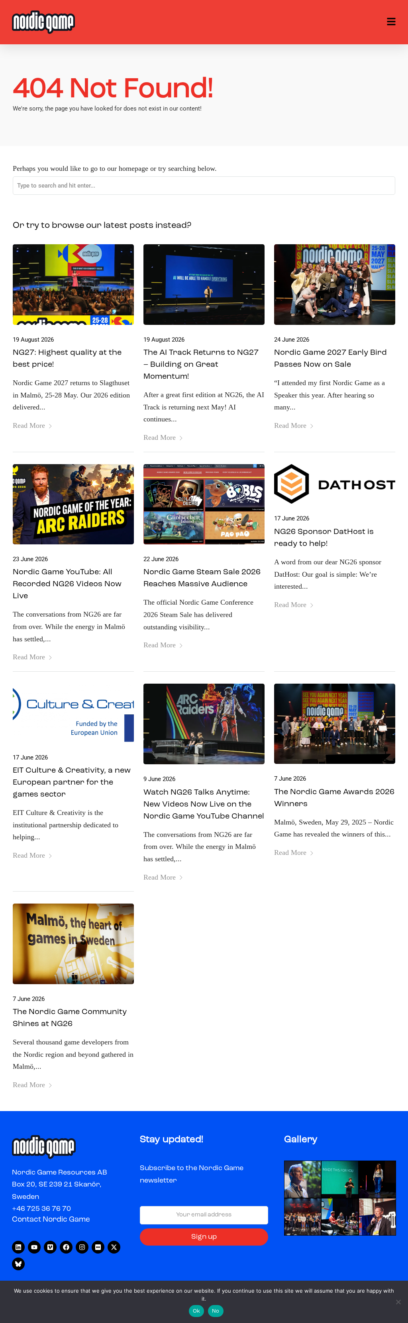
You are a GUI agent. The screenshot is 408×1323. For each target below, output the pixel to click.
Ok (196, 1311)
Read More (29, 425)
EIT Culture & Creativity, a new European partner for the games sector (72, 783)
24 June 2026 (291, 339)
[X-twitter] (114, 1247)
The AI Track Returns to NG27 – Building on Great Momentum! (201, 365)
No (216, 1311)
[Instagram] (82, 1247)
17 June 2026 (291, 518)
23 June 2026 (30, 559)
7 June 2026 (290, 778)
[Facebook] (66, 1247)
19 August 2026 (33, 339)
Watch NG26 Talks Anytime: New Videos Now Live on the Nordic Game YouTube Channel (203, 805)
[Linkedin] (18, 1247)
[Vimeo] (50, 1247)
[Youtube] (34, 1247)
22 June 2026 (160, 559)
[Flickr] (98, 1247)
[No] (398, 1302)
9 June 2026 (159, 779)
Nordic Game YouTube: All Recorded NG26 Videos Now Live (67, 584)
